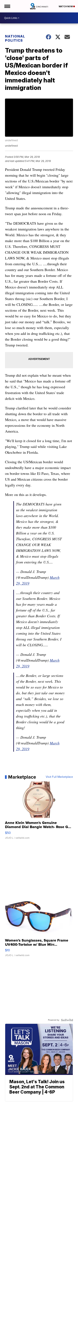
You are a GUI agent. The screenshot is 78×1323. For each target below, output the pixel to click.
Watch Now (66, 6)
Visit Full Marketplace (59, 776)
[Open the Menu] (7, 6)
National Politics (15, 38)
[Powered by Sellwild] (67, 1020)
